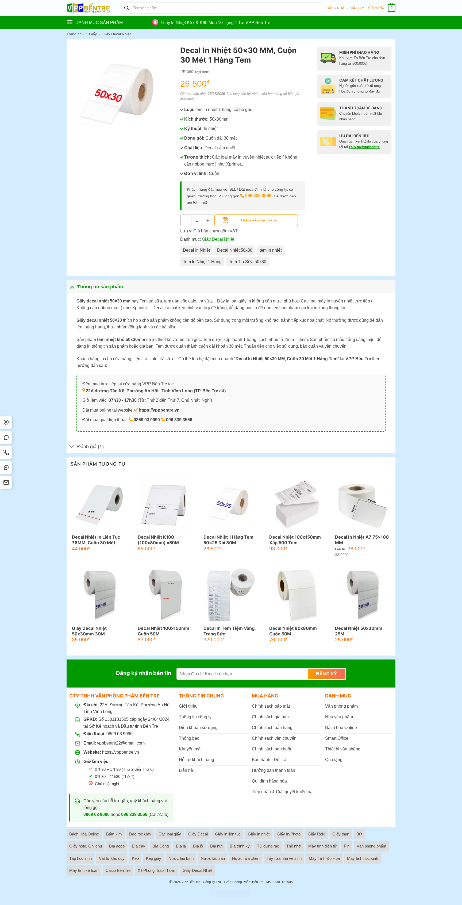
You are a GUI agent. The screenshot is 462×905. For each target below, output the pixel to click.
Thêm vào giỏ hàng (259, 220)
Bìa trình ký (240, 846)
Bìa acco (117, 846)
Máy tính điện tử (322, 846)
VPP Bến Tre (191, 882)
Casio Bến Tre (118, 870)
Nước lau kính (181, 858)
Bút (359, 834)
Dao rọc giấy (140, 834)
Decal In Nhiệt (196, 250)
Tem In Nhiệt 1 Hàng (202, 261)
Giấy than (340, 834)
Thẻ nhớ (293, 846)
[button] (345, 8)
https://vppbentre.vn (120, 752)
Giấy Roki (316, 834)
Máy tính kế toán (83, 870)
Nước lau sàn (213, 858)
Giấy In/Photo (289, 834)
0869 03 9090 (96, 814)
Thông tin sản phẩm (100, 286)
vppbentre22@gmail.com (121, 743)
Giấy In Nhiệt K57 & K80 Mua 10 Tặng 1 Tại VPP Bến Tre (215, 22)
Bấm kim (114, 834)
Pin (346, 846)
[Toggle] (72, 286)
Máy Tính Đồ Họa (324, 858)
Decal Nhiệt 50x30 (234, 250)
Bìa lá (181, 846)
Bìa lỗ (198, 846)
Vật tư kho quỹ (112, 858)
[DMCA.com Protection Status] (231, 893)
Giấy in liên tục (228, 834)
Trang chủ (75, 34)
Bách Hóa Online (84, 834)
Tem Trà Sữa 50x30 (247, 261)
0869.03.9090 (119, 733)
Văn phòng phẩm (371, 846)
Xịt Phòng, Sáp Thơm (156, 870)
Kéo (135, 858)
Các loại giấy (170, 834)
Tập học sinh (80, 858)
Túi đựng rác (268, 846)
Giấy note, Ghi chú (85, 846)
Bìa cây (138, 846)
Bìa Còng (160, 846)
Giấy (93, 34)
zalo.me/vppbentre (364, 147)
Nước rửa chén (245, 858)
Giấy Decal (198, 834)
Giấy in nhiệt (259, 834)
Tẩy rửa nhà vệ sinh (284, 858)
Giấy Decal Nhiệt (116, 34)
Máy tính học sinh (362, 858)
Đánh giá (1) (90, 446)
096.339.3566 (258, 195)
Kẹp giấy (153, 858)
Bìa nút (216, 846)
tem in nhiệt (271, 250)
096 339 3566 (134, 814)
